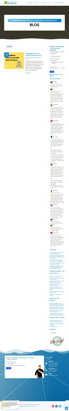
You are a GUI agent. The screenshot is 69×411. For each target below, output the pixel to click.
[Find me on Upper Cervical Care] (57, 340)
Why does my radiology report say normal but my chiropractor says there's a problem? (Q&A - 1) (56, 267)
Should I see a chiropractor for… (56, 276)
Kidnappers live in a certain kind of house (33, 54)
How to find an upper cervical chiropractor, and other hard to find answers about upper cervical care (57, 304)
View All (51, 102)
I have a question (54, 60)
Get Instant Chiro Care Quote (56, 75)
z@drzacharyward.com (52, 375)
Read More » (28, 72)
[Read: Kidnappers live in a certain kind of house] (14, 60)
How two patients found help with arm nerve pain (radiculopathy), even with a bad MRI (57, 257)
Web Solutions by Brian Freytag (34, 404)
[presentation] (57, 68)
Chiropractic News (29, 57)
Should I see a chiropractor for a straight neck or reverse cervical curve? (56, 288)
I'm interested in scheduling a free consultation (57, 63)
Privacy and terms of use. (31, 406)
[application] (39, 2)
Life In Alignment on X (54, 326)
